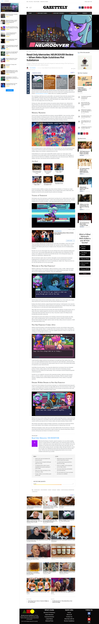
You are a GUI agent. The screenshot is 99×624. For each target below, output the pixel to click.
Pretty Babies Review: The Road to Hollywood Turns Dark (86, 122)
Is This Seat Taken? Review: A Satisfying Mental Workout (82, 89)
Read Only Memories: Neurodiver (42, 93)
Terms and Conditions (37, 1)
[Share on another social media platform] (28, 92)
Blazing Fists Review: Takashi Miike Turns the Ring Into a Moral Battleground (11, 21)
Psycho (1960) (83, 247)
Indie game (54, 489)
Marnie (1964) (85, 259)
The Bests (84, 13)
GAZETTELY (55, 7)
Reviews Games (34, 51)
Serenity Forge (34, 491)
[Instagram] (89, 622)
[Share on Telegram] (28, 84)
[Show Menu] (27, 7)
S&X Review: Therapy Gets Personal (11, 65)
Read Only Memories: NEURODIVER (67, 489)
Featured (49, 489)
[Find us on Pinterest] (88, 7)
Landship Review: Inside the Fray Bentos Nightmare (86, 127)
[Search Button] (90, 13)
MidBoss (58, 489)
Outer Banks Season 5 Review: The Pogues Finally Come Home (85, 152)
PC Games (49, 67)
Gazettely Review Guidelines (44, 1)
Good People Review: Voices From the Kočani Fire (11, 40)
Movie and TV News (42, 13)
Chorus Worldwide (44, 489)
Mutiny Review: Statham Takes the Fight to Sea (84, 188)
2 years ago (39, 67)
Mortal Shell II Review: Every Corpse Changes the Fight (84, 224)
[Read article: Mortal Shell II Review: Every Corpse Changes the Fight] (85, 218)
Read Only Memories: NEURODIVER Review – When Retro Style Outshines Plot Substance (10, 8)
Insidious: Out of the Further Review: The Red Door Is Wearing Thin (84, 206)
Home (27, 1)
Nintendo (46, 67)
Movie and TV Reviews (58, 13)
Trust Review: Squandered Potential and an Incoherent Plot (86, 97)
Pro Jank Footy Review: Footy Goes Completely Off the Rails (12, 27)
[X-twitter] (89, 616)
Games (30, 51)
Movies (81, 185)
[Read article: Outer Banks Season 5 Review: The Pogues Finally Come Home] (85, 146)
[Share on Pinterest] (28, 78)
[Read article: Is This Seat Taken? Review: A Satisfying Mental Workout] (85, 81)
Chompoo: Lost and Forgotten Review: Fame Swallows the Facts (12, 53)
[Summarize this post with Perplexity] (28, 90)
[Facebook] (89, 613)
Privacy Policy (31, 1)
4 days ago (88, 191)
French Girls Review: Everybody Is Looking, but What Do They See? (12, 46)
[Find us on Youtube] (91, 7)
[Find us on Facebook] (80, 7)
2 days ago (88, 155)
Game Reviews (74, 13)
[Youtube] (89, 619)
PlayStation (53, 67)
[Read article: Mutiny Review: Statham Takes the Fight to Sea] (85, 182)
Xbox (62, 67)
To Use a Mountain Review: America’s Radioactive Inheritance (11, 34)
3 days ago (88, 173)
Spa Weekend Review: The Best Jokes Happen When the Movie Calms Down (85, 170)
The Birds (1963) (84, 254)
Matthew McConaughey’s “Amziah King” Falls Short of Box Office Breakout (86, 111)
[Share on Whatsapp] (28, 81)
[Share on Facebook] (28, 73)
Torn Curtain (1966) (85, 264)
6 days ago (88, 226)
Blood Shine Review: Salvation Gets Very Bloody (12, 15)
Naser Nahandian (33, 67)
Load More (10, 90)
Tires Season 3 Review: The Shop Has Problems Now (86, 116)
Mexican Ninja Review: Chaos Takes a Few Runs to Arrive (11, 59)
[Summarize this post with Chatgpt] (28, 87)
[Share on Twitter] (28, 76)
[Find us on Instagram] (85, 7)
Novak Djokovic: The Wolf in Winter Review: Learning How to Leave (12, 78)
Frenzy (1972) (85, 269)
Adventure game (37, 489)
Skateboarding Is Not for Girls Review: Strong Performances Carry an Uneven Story (12, 71)
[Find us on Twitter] (82, 7)
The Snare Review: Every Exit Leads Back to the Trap (11, 84)
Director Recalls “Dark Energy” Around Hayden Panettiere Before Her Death (85, 104)
